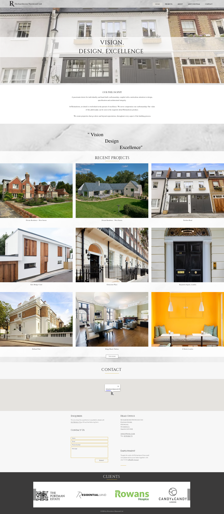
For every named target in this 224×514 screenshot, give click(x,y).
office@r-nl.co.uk (128, 434)
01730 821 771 (76, 422)
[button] (168, 4)
